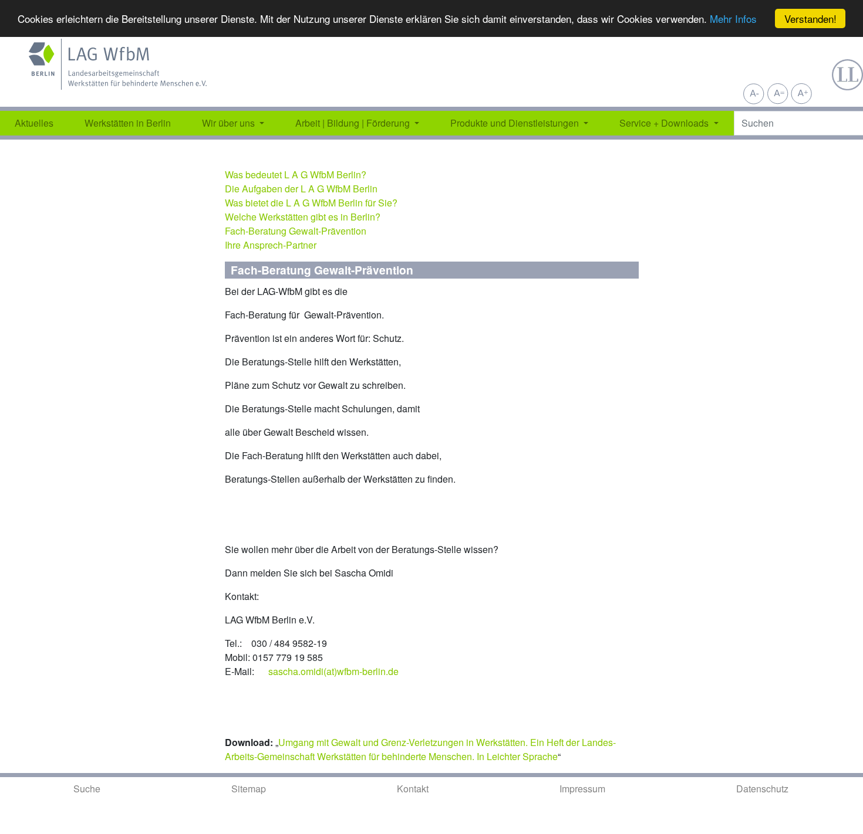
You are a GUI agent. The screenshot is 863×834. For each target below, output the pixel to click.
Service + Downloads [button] (665, 123)
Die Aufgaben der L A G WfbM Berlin (301, 188)
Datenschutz (762, 788)
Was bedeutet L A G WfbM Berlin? (295, 174)
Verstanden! (810, 18)
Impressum (582, 788)
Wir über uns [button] (229, 123)
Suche (86, 788)
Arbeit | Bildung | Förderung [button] (353, 123)
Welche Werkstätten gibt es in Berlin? (302, 216)
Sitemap (248, 788)
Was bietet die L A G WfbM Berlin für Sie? (311, 202)
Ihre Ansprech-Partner (270, 245)
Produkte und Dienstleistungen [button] (515, 123)
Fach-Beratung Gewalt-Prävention (295, 231)
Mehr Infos (733, 19)
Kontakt (413, 788)
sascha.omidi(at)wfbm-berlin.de (333, 671)
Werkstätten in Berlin (128, 123)
